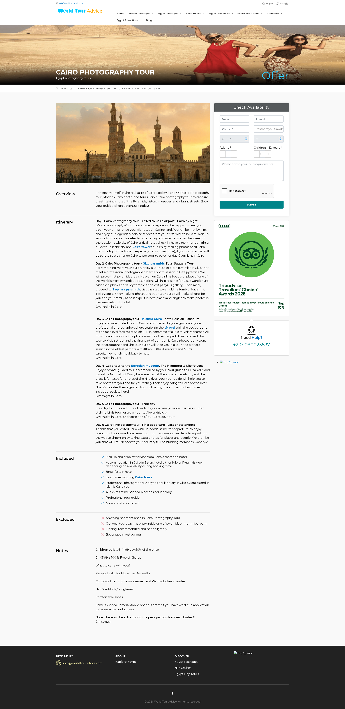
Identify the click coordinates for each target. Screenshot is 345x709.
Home (120, 13)
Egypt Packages (168, 13)
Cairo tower (141, 247)
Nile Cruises (194, 13)
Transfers (273, 13)
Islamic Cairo (152, 319)
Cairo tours (143, 477)
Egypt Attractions (128, 20)
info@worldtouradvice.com (71, 3)
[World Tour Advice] (80, 11)
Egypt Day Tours (220, 13)
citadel (169, 327)
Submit (251, 204)
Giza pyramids (154, 263)
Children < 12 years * (268, 147)
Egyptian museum (145, 365)
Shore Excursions (248, 13)
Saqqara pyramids (126, 289)
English (269, 3)
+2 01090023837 (251, 344)
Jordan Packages (139, 13)
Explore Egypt (125, 661)
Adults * (225, 147)
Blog (149, 20)
